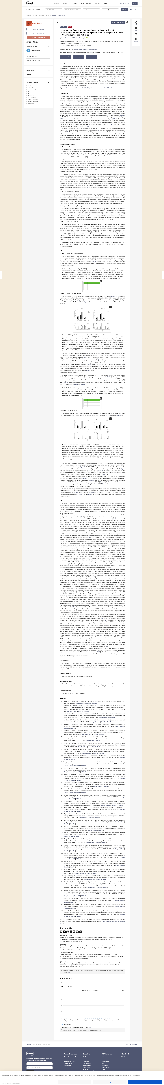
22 (61, 556)
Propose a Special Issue (38, 37)
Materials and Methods (34, 90)
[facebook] (71, 932)
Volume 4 (41, 15)
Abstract (30, 86)
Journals (56, 3)
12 (114, 119)
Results (30, 92)
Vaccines (35, 15)
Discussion (31, 94)
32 (98, 652)
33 (99, 652)
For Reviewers (87, 1059)
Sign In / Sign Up (124, 3)
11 (113, 119)
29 (119, 631)
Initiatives (97, 3)
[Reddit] (77, 932)
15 (88, 126)
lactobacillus (109, 88)
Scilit (103, 1063)
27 (106, 620)
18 (81, 517)
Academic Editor (31, 46)
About (106, 3)
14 (62, 120)
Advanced (133, 10)
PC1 (71, 88)
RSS (127, 1044)
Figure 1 (113, 296)
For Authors (86, 1057)
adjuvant (80, 88)
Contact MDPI (68, 1063)
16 (67, 132)
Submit (134, 3)
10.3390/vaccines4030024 (58, 15)
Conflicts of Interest (33, 101)
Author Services (86, 3)
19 (113, 519)
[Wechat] (74, 932)
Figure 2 (118, 415)
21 (89, 537)
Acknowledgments (32, 97)
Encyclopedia (105, 1068)
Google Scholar (80, 703)
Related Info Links (31, 56)
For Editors (86, 1061)
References (31, 103)
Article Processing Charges (71, 1057)
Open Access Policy (69, 1061)
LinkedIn (123, 1057)
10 (62, 119)
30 (101, 635)
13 (116, 119)
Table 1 (93, 261)
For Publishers (87, 1065)
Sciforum (104, 1057)
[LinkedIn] (67, 932)
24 (94, 577)
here (68, 972)
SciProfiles (105, 1065)
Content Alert (134, 1044)
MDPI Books (105, 1059)
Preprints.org (105, 1061)
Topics (65, 3)
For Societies (86, 1068)
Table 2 (109, 377)
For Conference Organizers (90, 1070)
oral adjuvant (101, 88)
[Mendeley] (80, 932)
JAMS (103, 1070)
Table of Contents (32, 82)
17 (80, 208)
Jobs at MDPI (67, 1065)
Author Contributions (33, 99)
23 (69, 564)
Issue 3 (48, 15)
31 (106, 646)
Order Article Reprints (118, 22)
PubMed (94, 703)
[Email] (61, 932)
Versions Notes (91, 57)
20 (115, 519)
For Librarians (87, 1063)
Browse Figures (78, 57)
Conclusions (31, 95)
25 (73, 607)
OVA (85, 88)
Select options (31, 1064)
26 (69, 610)
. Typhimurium (91, 88)
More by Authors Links (33, 61)
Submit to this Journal (38, 29)
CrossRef (88, 703)
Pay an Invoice (68, 1059)
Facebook (123, 1059)
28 (78, 629)
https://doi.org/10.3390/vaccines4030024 (85, 49)
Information (74, 3)
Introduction (31, 88)
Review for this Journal (38, 33)
